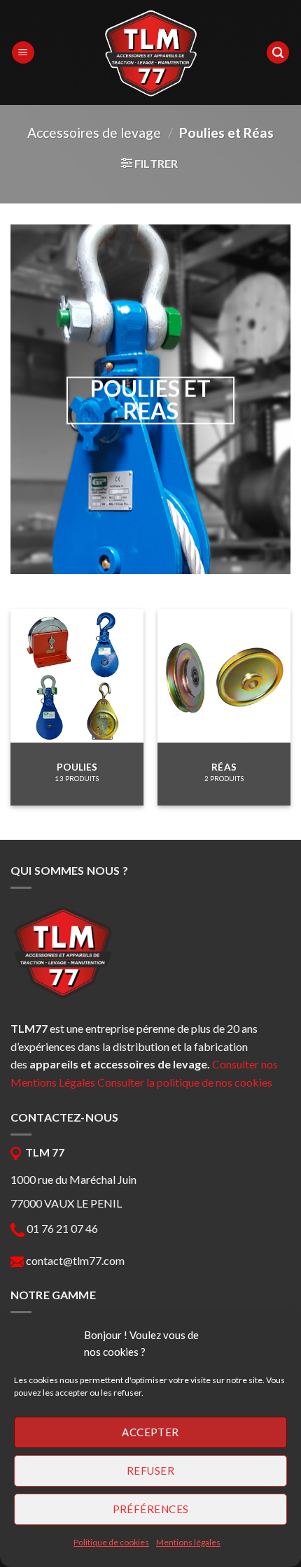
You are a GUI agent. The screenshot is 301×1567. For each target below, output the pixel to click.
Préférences (151, 1509)
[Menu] (23, 52)
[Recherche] (278, 52)
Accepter (150, 1432)
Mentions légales (188, 1542)
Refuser (150, 1470)
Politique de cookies (111, 1542)
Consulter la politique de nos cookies (184, 1082)
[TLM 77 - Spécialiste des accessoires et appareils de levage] (150, 52)
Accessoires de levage (94, 132)
